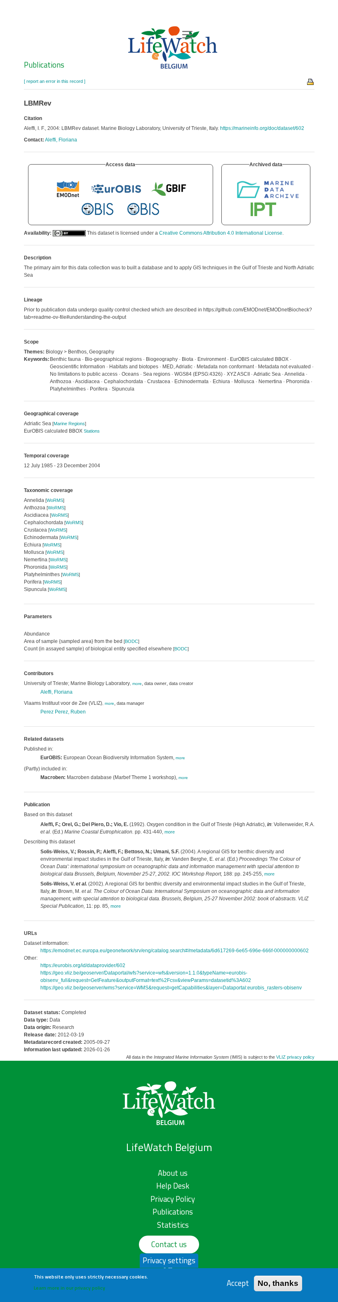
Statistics (173, 1225)
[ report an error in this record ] (54, 81)
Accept (238, 1283)
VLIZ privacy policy (295, 1057)
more (137, 683)
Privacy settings (169, 1260)
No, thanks (278, 1283)
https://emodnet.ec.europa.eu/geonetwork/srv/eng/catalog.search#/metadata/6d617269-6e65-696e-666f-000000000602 (174, 951)
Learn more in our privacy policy (69, 1288)
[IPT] (263, 209)
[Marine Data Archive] (268, 188)
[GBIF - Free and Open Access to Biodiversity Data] (168, 188)
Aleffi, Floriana (61, 140)
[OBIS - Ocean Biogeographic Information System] (98, 209)
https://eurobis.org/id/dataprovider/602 (82, 965)
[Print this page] (311, 81)
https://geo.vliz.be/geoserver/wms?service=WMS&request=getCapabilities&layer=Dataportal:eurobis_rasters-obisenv (171, 988)
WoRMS (55, 500)
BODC (131, 641)
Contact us (169, 1244)
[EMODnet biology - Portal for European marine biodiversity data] (68, 188)
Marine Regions (69, 423)
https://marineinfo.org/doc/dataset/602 (262, 128)
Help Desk (172, 1185)
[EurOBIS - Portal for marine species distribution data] (116, 188)
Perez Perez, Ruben (63, 712)
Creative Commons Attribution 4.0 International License (220, 233)
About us (173, 1173)
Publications (44, 65)
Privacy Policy (172, 1199)
